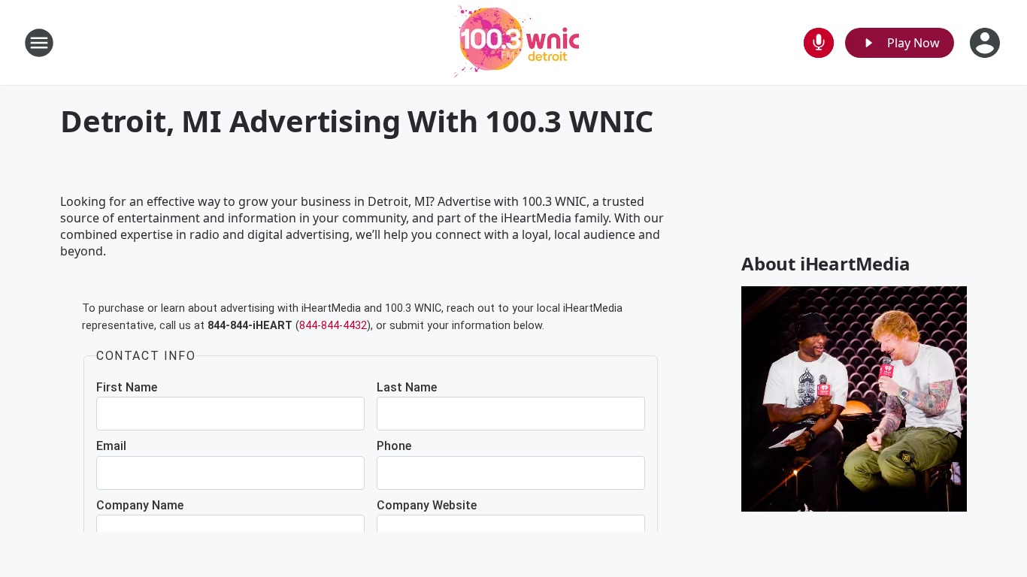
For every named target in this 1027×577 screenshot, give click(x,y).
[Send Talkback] (819, 43)
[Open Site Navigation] (39, 43)
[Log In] (986, 43)
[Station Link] (513, 42)
